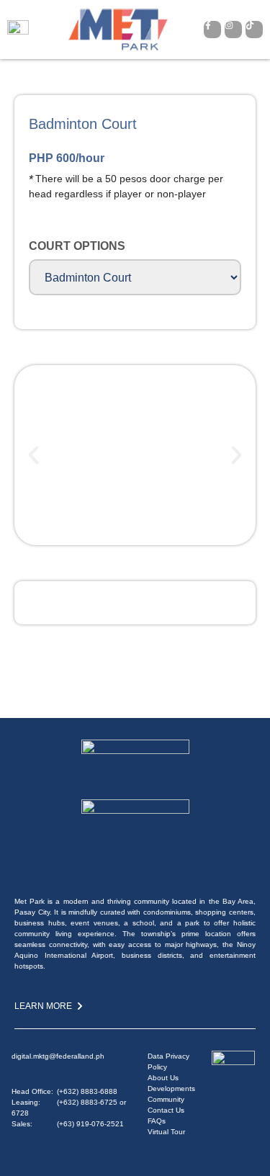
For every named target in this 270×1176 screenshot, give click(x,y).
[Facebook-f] (212, 29)
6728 (20, 1113)
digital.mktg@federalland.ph (58, 1056)
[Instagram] (233, 29)
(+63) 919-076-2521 (90, 1124)
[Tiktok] (254, 29)
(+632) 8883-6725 (87, 1102)
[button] (33, 455)
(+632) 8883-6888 (87, 1091)
